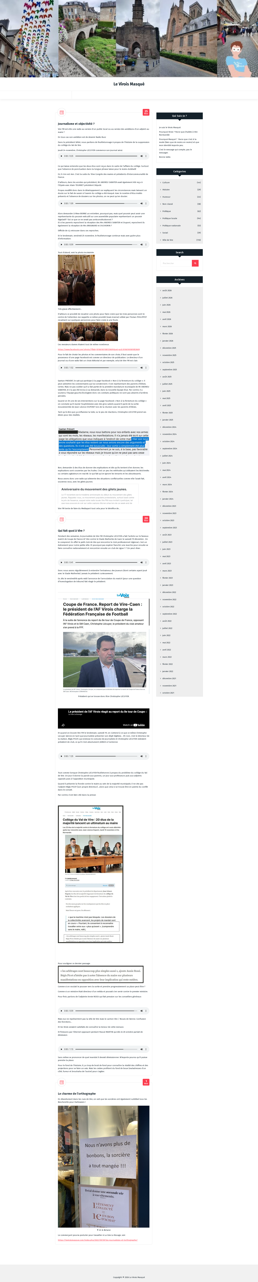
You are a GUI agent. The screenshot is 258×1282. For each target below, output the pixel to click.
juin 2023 (166, 549)
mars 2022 (167, 657)
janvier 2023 (167, 585)
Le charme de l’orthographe (77, 1093)
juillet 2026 (167, 298)
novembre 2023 (169, 513)
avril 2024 (166, 477)
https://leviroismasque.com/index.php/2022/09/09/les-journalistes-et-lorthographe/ (98, 1240)
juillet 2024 (167, 456)
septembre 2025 (169, 369)
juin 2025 (166, 391)
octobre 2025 (168, 362)
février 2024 (167, 491)
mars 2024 (167, 484)
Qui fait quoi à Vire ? (71, 530)
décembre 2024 (169, 427)
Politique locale (169, 218)
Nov (146, 112)
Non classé (167, 204)
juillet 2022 (167, 628)
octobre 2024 (168, 441)
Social (165, 233)
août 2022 (166, 621)
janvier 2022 (167, 671)
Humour (166, 197)
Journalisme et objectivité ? (76, 124)
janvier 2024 (167, 499)
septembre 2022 (169, 614)
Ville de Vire (167, 240)
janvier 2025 (167, 420)
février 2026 (167, 333)
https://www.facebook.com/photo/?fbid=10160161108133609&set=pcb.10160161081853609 (99, 349)
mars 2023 (167, 571)
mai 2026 (166, 312)
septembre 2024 (169, 448)
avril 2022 (166, 650)
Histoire (166, 189)
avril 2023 (166, 563)
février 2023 (167, 578)
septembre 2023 (169, 527)
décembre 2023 (169, 506)
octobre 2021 (168, 693)
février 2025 (167, 412)
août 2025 (166, 376)
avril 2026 (166, 319)
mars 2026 (167, 326)
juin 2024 (166, 463)
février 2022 (167, 664)
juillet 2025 (167, 384)
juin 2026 (166, 305)
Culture (166, 182)
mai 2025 (166, 398)
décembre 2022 (169, 592)
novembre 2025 (169, 355)
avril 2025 (166, 405)
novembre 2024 (169, 434)
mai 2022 (166, 642)
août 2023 (166, 535)
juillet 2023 (167, 542)
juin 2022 (166, 635)
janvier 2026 (167, 341)
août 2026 (167, 290)
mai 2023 (166, 556)
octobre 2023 (168, 520)
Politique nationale (171, 225)
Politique (166, 211)
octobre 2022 (168, 606)
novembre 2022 (169, 599)
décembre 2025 (169, 348)
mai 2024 (166, 470)
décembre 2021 (169, 678)
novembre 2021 (169, 686)
